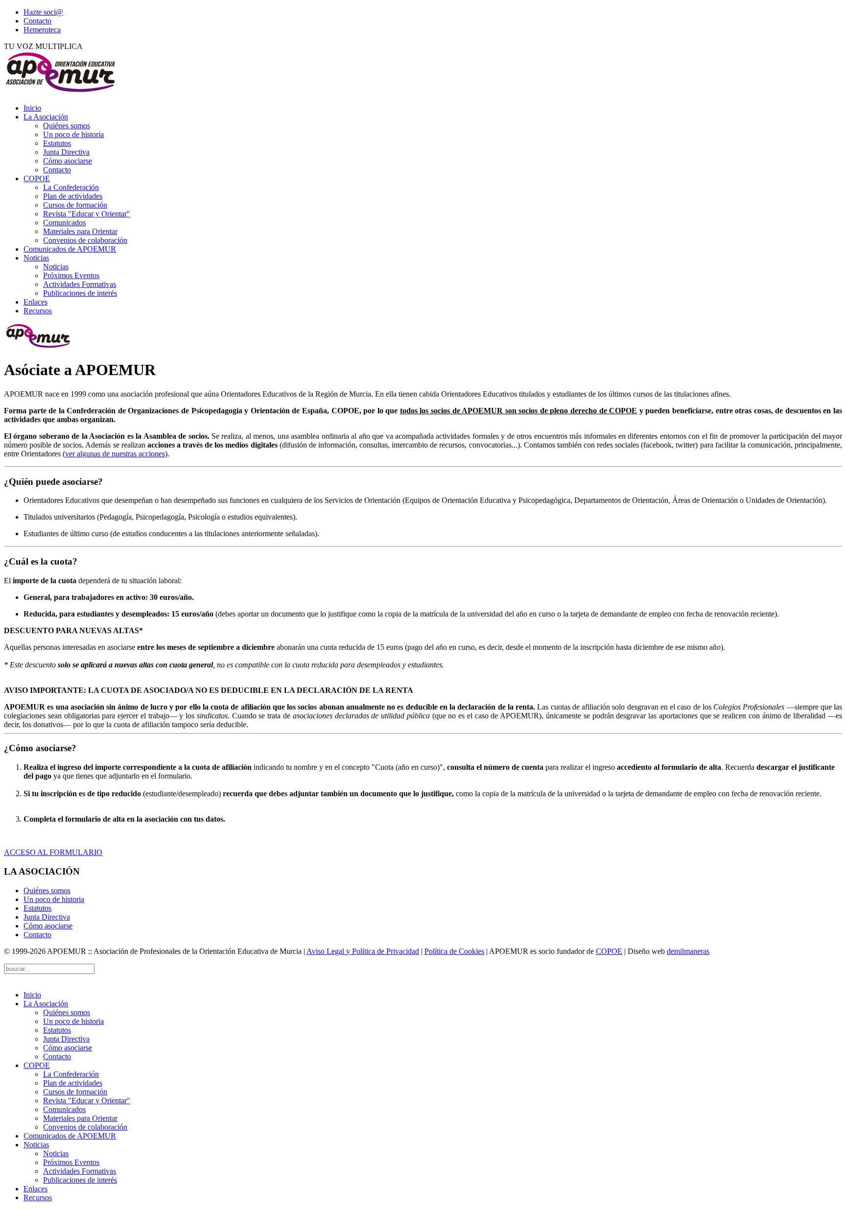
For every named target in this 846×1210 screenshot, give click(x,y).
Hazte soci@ (43, 12)
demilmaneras (688, 951)
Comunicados (64, 222)
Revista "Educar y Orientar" (86, 214)
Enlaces (35, 302)
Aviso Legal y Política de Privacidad (362, 951)
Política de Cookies (454, 951)
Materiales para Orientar (80, 231)
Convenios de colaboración (85, 240)
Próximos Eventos (71, 275)
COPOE (37, 178)
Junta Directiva (66, 152)
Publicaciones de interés (80, 293)
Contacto (37, 21)
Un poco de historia (73, 134)
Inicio (32, 108)
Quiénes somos (66, 125)
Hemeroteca (42, 29)
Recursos (38, 311)
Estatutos (57, 143)
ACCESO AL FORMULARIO (53, 852)
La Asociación (46, 117)
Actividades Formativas (79, 284)
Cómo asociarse (67, 161)
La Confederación (71, 187)
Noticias (36, 258)
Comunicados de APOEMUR (70, 249)
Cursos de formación (75, 205)
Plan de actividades (72, 196)
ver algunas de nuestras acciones (115, 454)
